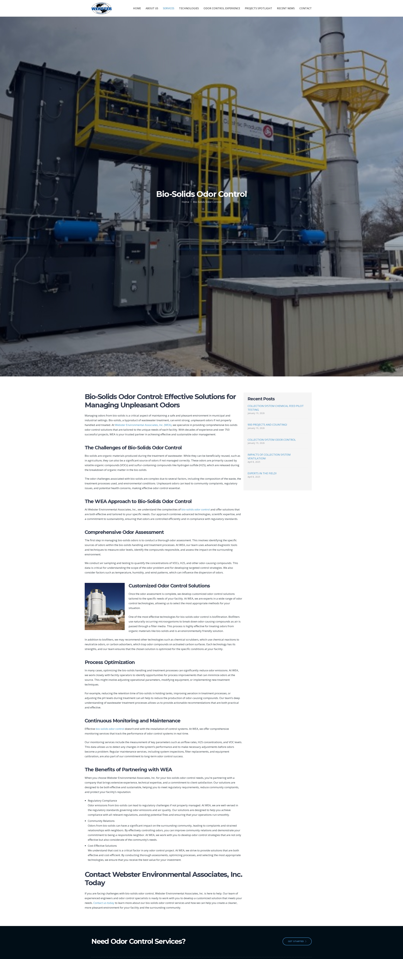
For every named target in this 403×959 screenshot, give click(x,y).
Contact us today (103, 903)
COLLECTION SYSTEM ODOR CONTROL (272, 439)
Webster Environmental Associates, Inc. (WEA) (143, 425)
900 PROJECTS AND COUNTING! (267, 424)
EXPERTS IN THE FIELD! (262, 473)
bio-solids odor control (195, 509)
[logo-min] (101, 8)
